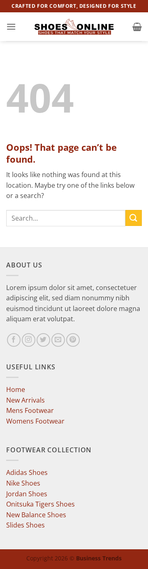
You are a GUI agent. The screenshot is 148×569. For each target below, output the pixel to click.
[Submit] (133, 218)
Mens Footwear (30, 410)
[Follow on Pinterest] (73, 340)
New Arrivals (25, 400)
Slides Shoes (25, 525)
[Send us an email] (58, 340)
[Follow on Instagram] (28, 340)
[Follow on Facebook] (14, 340)
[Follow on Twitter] (43, 340)
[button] (11, 26)
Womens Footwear (35, 421)
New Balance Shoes (36, 514)
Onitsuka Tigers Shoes (40, 504)
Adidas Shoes (27, 472)
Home (15, 389)
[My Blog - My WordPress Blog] (74, 26)
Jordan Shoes (26, 493)
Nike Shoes (23, 483)
